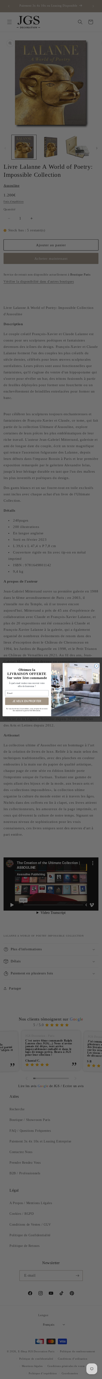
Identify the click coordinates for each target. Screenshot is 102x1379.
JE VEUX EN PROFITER (26, 701)
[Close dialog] (96, 666)
